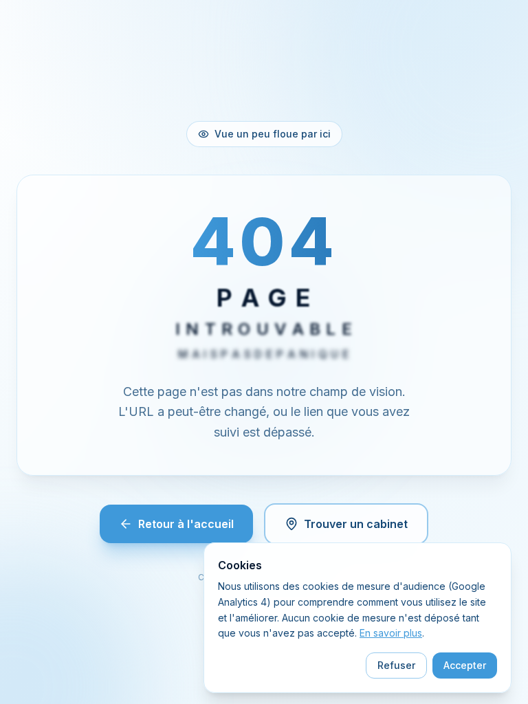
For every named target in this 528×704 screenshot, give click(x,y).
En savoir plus (391, 633)
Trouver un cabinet (356, 524)
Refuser (396, 665)
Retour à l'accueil (186, 524)
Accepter (464, 665)
